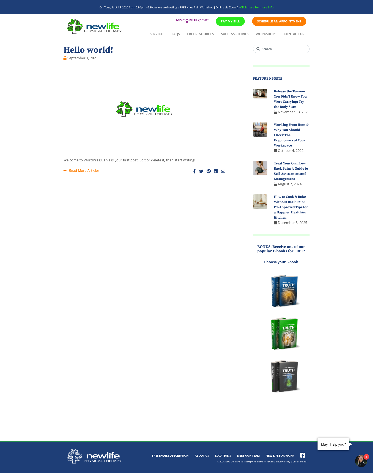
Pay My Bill (230, 21)
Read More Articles (84, 170)
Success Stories (234, 34)
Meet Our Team (248, 455)
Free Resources (200, 34)
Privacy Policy (283, 461)
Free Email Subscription (170, 455)
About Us (202, 455)
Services (157, 34)
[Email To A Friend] (222, 171)
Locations (223, 455)
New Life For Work (280, 455)
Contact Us (294, 34)
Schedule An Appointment (279, 21)
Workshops (266, 34)
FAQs (176, 34)
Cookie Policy (299, 461)
